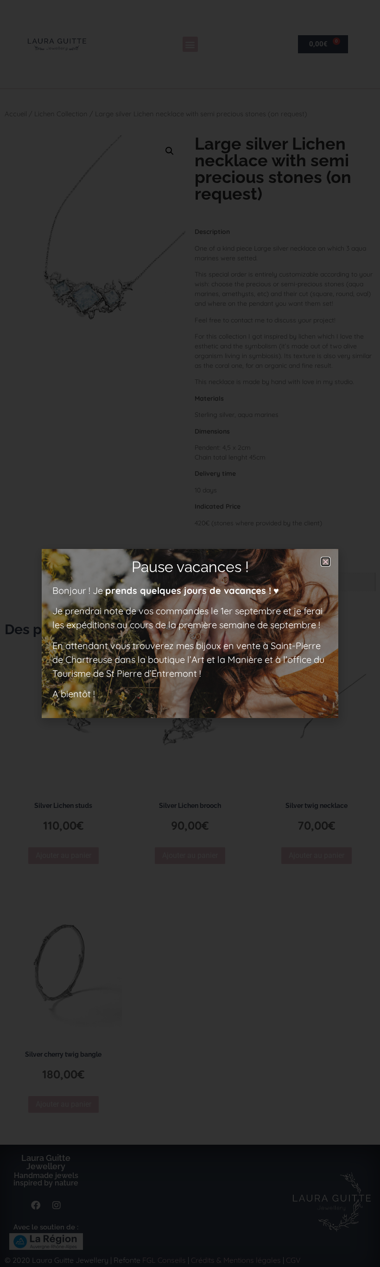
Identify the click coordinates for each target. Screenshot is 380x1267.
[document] (190, 633)
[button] (325, 561)
